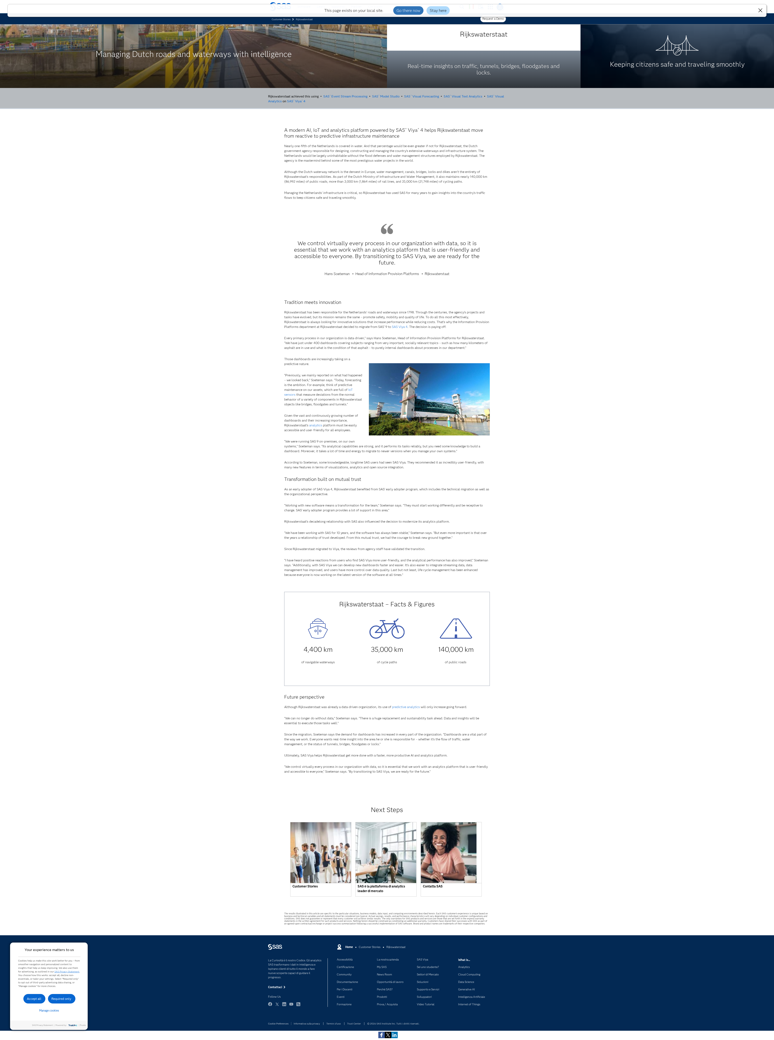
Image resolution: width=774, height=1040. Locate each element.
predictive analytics (406, 707)
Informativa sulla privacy (307, 1023)
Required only (61, 999)
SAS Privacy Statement (66, 971)
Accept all (34, 999)
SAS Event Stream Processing (345, 96)
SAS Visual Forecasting (421, 96)
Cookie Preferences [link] (278, 1023)
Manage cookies (49, 1010)
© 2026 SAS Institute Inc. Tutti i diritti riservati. (393, 1023)
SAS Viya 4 (296, 101)
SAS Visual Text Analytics (463, 96)
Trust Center (354, 1023)
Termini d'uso (333, 1023)
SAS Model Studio (385, 96)
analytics (315, 425)
